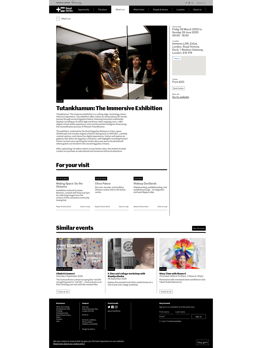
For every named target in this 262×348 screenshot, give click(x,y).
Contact (59, 319)
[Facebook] (189, 3)
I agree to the (171, 321)
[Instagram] (192, 3)
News (58, 317)
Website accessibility (90, 324)
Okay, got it (202, 342)
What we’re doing (62, 307)
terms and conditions (175, 321)
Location (180, 9)
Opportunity (83, 9)
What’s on (120, 9)
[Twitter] (186, 3)
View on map (85, 206)
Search (200, 3)
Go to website (180, 97)
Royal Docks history (63, 315)
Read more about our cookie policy (69, 343)
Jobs (57, 321)
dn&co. (92, 329)
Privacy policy (87, 322)
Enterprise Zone (62, 313)
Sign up (199, 316)
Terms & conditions (89, 320)
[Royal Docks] (64, 9)
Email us (85, 315)
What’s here (138, 9)
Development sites (63, 309)
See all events (199, 228)
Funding (59, 311)
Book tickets (178, 88)
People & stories (160, 9)
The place (102, 9)
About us (197, 9)
